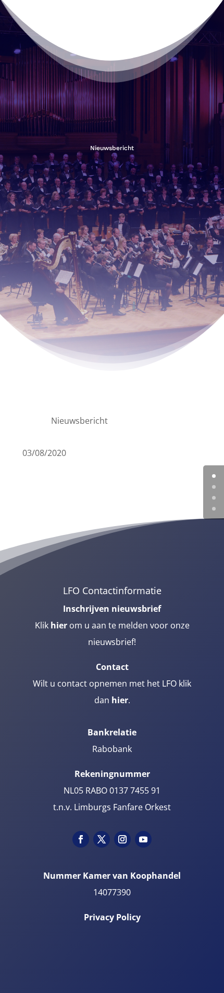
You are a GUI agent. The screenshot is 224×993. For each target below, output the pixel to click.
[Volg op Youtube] (143, 839)
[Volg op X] (101, 839)
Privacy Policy (112, 917)
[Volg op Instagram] (122, 839)
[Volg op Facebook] (80, 839)
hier (59, 625)
